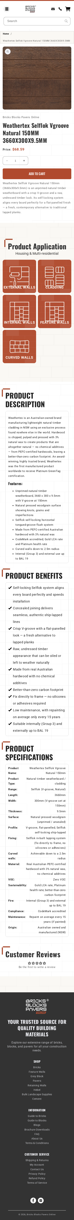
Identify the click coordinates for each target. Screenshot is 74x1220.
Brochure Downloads (37, 1129)
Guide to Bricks (37, 1116)
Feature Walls (37, 1071)
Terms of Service (37, 1182)
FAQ (37, 1134)
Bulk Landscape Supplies (37, 1094)
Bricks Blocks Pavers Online (41, 1214)
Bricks (37, 1067)
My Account (37, 1164)
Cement (37, 1098)
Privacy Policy (37, 1173)
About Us (37, 1138)
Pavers (37, 1080)
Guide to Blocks (37, 1120)
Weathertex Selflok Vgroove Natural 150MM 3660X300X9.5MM (36, 41)
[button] (7, 9)
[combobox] (37, 21)
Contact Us (37, 1169)
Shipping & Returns (37, 1160)
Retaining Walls (37, 1085)
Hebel (37, 1089)
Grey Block (37, 1076)
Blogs (37, 1125)
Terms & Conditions (37, 1143)
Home (6, 34)
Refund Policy (37, 1178)
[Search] (66, 21)
